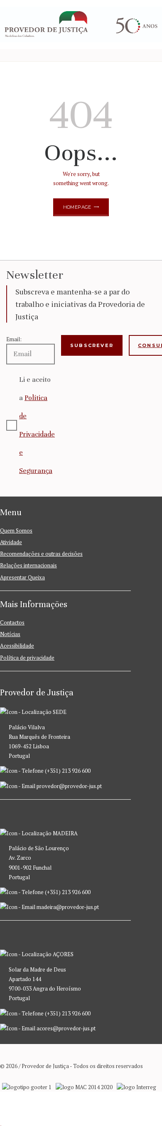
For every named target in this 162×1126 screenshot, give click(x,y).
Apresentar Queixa (22, 577)
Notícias (10, 634)
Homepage (77, 207)
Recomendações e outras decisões (41, 553)
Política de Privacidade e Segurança (37, 434)
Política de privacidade (27, 657)
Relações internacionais (28, 565)
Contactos (12, 622)
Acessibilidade (17, 645)
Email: (14, 339)
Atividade (11, 542)
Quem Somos (16, 530)
